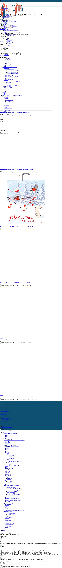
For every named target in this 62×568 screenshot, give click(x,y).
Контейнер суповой (10, 42)
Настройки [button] (2, 536)
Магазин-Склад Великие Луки (5, 411)
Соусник (5, 51)
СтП (7, 454)
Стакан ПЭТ (7, 473)
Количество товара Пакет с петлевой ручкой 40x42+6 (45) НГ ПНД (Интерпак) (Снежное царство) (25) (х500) (17, 172)
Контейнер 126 (9, 43)
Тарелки (5, 56)
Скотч (3, 426)
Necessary (2, 546)
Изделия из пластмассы (5, 419)
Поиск (9, 430)
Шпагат (5, 111)
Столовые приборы (8, 475)
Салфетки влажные (6, 13)
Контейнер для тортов (8, 451)
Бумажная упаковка (5, 417)
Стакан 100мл (6, 52)
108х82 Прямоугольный (10, 38)
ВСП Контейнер (6, 29)
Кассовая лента (6, 22)
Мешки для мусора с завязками (11, 487)
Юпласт (6, 36)
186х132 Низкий (9, 39)
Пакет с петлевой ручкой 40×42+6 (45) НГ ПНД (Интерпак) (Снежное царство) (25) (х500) (16, 169)
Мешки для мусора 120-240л (11, 493)
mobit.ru (6, 428)
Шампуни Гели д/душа (10, 514)
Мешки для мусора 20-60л (11, 492)
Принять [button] (5, 536)
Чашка (6, 484)
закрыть (1, 532)
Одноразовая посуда (5, 421)
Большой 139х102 (9, 45)
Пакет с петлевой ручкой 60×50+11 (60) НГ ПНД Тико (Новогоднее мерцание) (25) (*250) (16, 396)
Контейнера (7, 452)
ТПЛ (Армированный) (8, 509)
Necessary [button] (1, 545)
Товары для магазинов (14, 433)
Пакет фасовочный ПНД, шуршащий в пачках (12, 498)
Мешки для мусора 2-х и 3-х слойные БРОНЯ (13, 494)
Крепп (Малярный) (8, 508)
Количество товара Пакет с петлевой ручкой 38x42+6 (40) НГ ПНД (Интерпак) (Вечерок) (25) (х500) (15, 115)
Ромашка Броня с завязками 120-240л (14, 490)
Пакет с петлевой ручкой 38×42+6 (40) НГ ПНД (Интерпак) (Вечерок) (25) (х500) (15, 112)
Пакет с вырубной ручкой (9, 501)
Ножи (8, 477)
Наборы (6, 467)
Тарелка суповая (9, 483)
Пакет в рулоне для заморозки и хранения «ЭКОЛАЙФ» (13, 500)
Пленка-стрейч (4, 425)
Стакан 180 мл (7, 471)
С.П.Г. (6, 44)
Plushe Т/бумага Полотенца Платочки (9, 15)
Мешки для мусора (8, 486)
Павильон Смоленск (3, 414)
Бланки (6, 436)
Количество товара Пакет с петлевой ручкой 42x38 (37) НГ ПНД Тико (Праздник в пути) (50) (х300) (15, 342)
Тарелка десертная (8, 57)
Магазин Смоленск (3, 412)
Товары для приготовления (9, 524)
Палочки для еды (9, 478)
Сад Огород (7, 519)
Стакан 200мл (7, 472)
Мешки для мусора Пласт (10, 495)
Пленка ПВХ (7, 505)
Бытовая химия (7, 512)
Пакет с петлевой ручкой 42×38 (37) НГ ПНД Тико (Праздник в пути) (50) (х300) (15, 339)
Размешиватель (9, 479)
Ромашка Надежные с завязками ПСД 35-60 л (15, 488)
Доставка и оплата (3, 26)
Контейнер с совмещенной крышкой (14, 457)
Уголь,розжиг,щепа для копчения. (7, 427)
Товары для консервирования (9, 523)
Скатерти (6, 521)
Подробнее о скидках (3, 55)
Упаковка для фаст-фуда (8, 439)
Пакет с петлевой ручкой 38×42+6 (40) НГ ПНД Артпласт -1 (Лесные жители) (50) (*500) (16, 226)
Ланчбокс (5, 46)
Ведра (6, 447)
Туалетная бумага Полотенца (8, 16)
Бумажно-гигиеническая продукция (7, 418)
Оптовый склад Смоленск (4, 408)
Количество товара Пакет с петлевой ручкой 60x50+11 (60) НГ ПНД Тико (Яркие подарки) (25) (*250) (16, 285)
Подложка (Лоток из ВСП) (7, 49)
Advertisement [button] (2, 562)
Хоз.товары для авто (8, 526)
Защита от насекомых (8, 517)
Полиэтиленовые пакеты (15, 485)
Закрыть (1, 281)
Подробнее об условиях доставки (5, 41)
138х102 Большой (9, 40)
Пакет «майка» (7, 497)
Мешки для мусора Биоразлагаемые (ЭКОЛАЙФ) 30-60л (15, 496)
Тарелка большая (7, 58)
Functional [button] (1, 555)
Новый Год (5, 23)
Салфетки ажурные (8, 443)
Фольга (6, 525)
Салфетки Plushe (7, 441)
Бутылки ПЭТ (4, 420)
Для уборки (5, 18)
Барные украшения (6, 27)
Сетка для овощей (8, 520)
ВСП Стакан (5, 28)
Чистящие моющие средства (11, 513)
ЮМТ (8, 459)
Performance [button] (2, 557)
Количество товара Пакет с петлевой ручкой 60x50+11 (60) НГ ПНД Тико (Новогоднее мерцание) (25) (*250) (17, 399)
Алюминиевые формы (14, 26)
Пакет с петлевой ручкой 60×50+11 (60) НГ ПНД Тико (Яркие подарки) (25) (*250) (15, 282)
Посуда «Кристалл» (6, 50)
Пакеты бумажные (6, 10)
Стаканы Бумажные (6, 55)
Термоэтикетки (7, 434)
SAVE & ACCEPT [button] (3, 567)
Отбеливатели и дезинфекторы (11, 516)
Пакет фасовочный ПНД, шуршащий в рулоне (12, 499)
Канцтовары (7, 518)
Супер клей (7, 522)
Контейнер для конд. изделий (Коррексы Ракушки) (11, 30)
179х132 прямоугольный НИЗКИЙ (14, 461)
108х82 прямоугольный (10, 35)
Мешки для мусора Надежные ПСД (12, 491)
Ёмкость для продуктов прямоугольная (9, 19)
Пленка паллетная (8, 504)
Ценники (5, 23)
